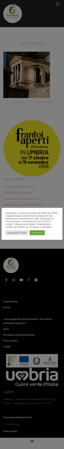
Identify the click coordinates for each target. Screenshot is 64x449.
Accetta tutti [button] (37, 233)
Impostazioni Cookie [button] (16, 233)
